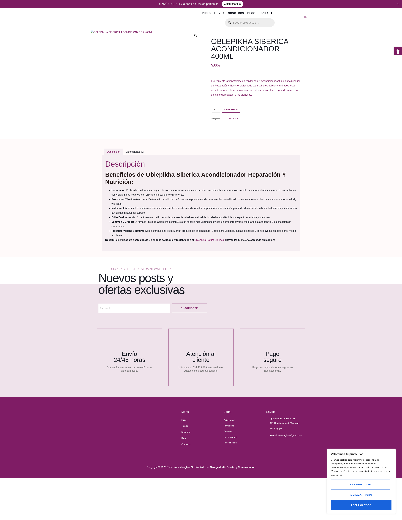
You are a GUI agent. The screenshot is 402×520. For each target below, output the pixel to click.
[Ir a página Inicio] (132, 432)
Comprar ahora (232, 4)
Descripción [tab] (113, 151)
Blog (251, 13)
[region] (361, 481)
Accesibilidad (230, 442)
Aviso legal (229, 420)
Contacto (266, 13)
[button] (398, 51)
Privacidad (229, 425)
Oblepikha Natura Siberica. (209, 240)
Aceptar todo (361, 505)
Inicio (206, 13)
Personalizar (360, 484)
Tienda (219, 13)
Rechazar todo (360, 495)
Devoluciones (230, 437)
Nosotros (236, 13)
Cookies (228, 431)
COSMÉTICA (233, 119)
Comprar (231, 109)
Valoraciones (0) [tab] (135, 151)
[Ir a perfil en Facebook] (267, 442)
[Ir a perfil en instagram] (275, 442)
